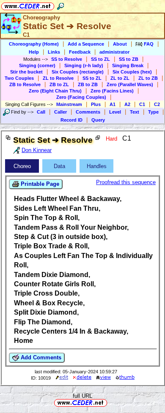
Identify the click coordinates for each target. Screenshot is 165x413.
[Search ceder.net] (60, 5)
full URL (82, 396)
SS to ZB (128, 59)
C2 (157, 104)
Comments (88, 111)
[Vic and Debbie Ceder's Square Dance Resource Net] (27, 5)
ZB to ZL (59, 84)
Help (34, 51)
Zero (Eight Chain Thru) (55, 90)
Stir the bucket (26, 71)
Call (41, 111)
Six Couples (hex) (132, 71)
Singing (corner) (37, 65)
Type (153, 111)
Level (115, 111)
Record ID (71, 119)
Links (54, 51)
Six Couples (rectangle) (78, 71)
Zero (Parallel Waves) (130, 84)
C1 (142, 104)
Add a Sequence (86, 43)
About (120, 43)
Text (134, 111)
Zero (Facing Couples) (81, 97)
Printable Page (39, 184)
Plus (96, 104)
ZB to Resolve (25, 84)
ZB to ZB (88, 84)
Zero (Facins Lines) (112, 90)
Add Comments (40, 357)
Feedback (80, 51)
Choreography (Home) (34, 43)
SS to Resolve (66, 59)
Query (98, 119)
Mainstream (69, 104)
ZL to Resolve (58, 78)
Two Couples (19, 78)
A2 (127, 104)
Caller (60, 111)
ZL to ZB (148, 78)
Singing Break (127, 65)
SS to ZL (100, 59)
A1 (113, 104)
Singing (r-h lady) (83, 65)
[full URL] (110, 402)
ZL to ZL (119, 78)
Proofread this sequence (126, 182)
